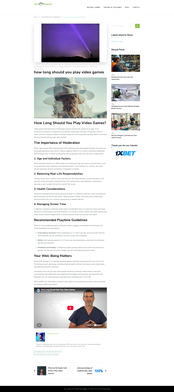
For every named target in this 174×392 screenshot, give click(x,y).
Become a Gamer (93, 7)
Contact (136, 7)
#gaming (39, 352)
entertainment (49, 352)
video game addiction (80, 67)
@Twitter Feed (117, 41)
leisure (59, 352)
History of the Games (112, 7)
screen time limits (65, 67)
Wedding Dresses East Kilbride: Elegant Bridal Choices (125, 107)
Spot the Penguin (81, 389)
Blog (127, 7)
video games (55, 354)
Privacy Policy (105, 389)
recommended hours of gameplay (45, 67)
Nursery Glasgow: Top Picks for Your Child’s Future (124, 136)
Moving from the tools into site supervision (122, 78)
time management (42, 354)
